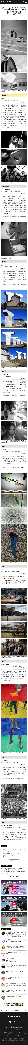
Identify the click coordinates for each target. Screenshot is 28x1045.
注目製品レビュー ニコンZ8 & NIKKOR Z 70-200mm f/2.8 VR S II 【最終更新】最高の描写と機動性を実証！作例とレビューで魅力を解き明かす (16, 934)
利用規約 (10, 1032)
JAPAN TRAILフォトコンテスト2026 (14, 971)
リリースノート (10, 1035)
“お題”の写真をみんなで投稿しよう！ (14, 996)
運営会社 (5, 1032)
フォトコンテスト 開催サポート (14, 1029)
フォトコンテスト (8, 1010)
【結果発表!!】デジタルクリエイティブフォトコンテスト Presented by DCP (16, 940)
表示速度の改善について (11, 853)
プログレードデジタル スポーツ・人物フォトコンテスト (16, 978)
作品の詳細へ (23, 102)
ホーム (2, 1010)
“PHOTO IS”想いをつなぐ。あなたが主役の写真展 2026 (16, 965)
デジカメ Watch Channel (17, 1027)
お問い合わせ (17, 1035)
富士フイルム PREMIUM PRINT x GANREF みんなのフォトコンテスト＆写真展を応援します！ (16, 985)
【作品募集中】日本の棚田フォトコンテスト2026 (16, 953)
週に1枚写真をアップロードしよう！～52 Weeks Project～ (15, 990)
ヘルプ (23, 1034)
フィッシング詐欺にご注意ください (14, 855)
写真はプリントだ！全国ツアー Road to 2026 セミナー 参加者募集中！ (12, 960)
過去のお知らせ (14, 861)
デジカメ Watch (8, 1027)
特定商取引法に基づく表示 (7, 1034)
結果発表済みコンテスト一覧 (20, 1010)
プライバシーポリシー (18, 1032)
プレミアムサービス (14, 876)
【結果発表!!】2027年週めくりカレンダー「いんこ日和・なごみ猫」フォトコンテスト (16, 946)
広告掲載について (17, 1034)
